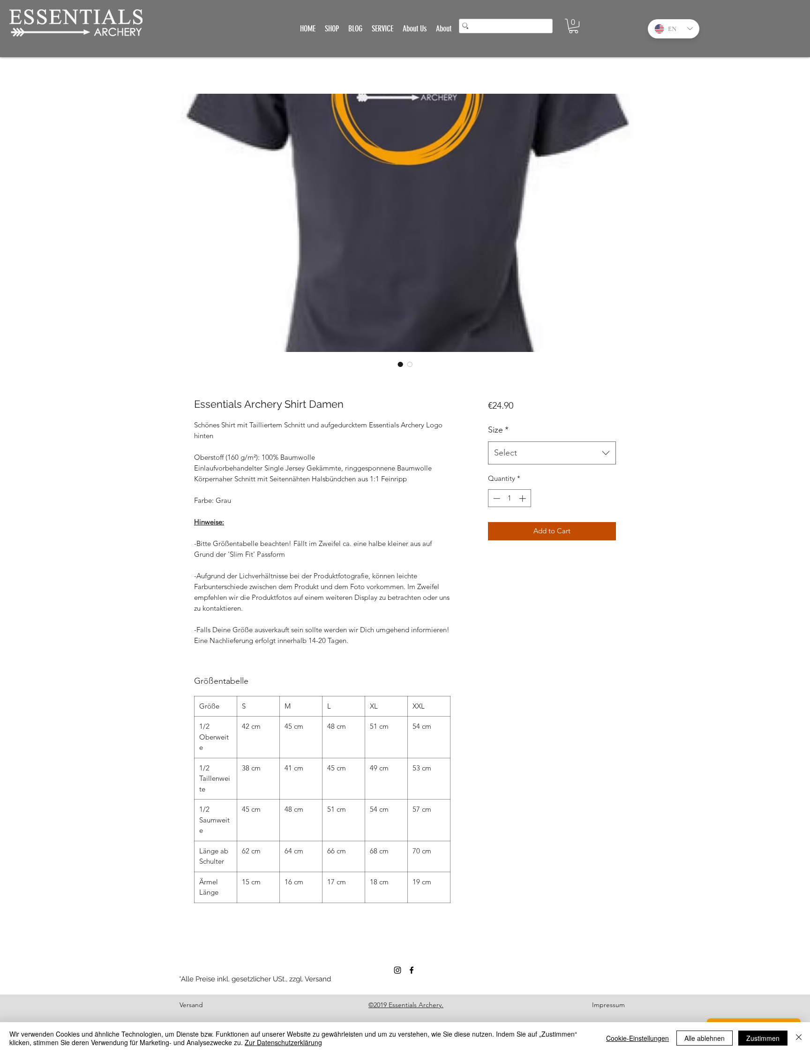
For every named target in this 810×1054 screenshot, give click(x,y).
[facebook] (411, 970)
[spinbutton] (509, 498)
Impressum (608, 1005)
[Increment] (523, 498)
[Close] (798, 1038)
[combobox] (552, 453)
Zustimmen (763, 1038)
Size (498, 430)
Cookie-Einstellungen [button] (637, 1038)
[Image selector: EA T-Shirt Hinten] (400, 364)
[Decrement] (495, 498)
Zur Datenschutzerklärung (283, 1042)
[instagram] (397, 970)
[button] (573, 26)
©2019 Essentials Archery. (405, 1005)
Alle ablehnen (704, 1038)
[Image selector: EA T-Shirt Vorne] (409, 364)
